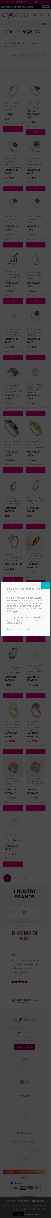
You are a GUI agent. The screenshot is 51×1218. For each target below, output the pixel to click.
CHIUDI (45, 585)
